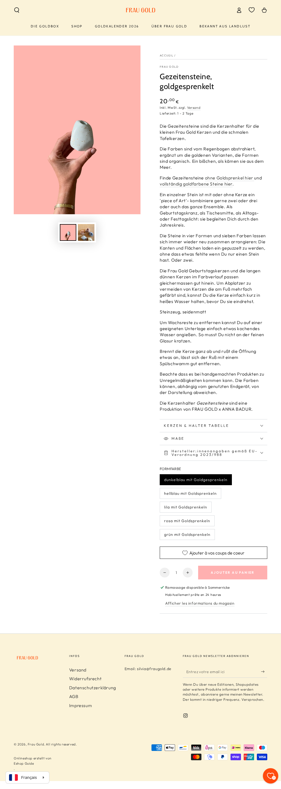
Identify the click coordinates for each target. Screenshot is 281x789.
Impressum (80, 705)
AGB (73, 696)
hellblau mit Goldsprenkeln (190, 493)
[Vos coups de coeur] (251, 10)
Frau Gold (169, 66)
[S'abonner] (264, 671)
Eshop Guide (24, 763)
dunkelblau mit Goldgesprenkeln (195, 479)
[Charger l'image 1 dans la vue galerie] (68, 232)
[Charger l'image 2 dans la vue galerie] (86, 232)
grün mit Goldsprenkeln (187, 534)
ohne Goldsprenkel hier (229, 178)
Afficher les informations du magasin (200, 603)
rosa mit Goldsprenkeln (187, 520)
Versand (194, 107)
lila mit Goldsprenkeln (185, 507)
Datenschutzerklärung (92, 687)
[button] (17, 10)
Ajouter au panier (233, 572)
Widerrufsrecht (85, 678)
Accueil (166, 55)
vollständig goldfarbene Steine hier (196, 184)
